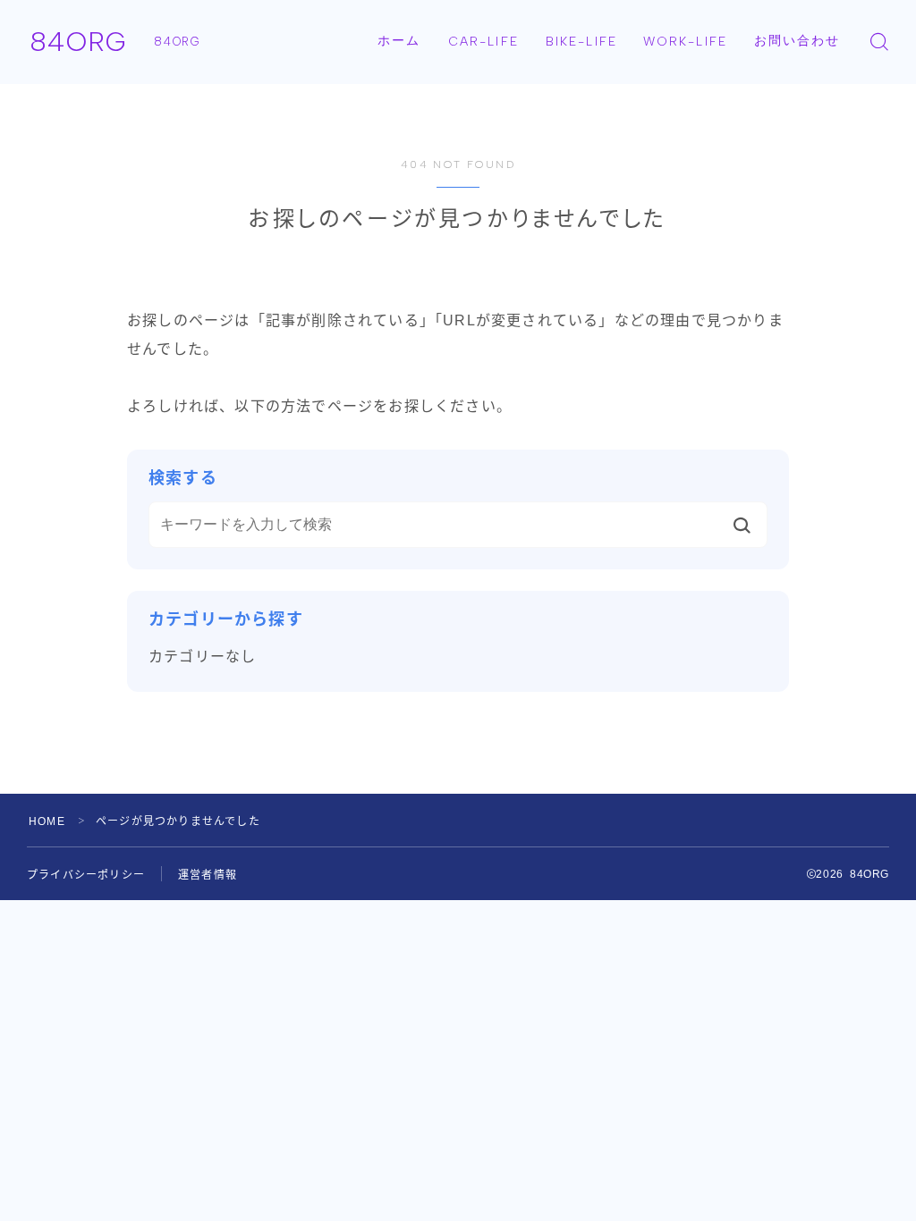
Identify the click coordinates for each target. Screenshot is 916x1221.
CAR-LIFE (483, 41)
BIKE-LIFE (581, 41)
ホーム (398, 40)
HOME (47, 821)
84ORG (78, 41)
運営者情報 (207, 875)
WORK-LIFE (685, 41)
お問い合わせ (797, 40)
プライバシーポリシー (86, 875)
